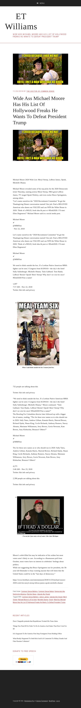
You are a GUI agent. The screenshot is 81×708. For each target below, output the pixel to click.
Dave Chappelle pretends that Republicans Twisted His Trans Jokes (35, 621)
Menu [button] (42, 3)
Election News (31, 594)
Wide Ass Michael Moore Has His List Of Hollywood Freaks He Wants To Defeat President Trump (39, 110)
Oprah (51, 600)
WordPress (52, 701)
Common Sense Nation (46, 591)
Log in (58, 701)
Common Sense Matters (29, 591)
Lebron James (44, 597)
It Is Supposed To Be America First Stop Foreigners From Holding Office (37, 634)
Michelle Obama (43, 600)
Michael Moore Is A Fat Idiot (27, 600)
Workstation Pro (29, 701)
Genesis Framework (42, 701)
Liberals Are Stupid (43, 594)
